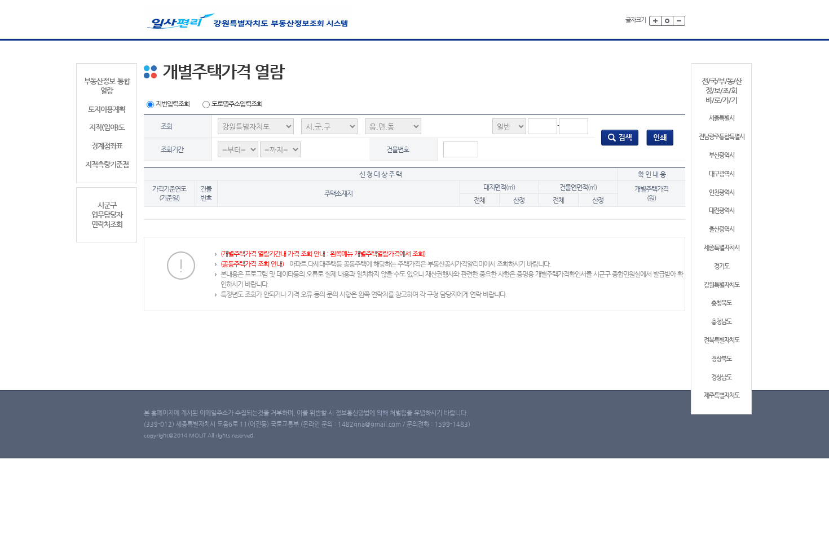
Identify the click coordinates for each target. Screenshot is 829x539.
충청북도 (721, 303)
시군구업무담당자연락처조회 (106, 214)
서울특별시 (721, 118)
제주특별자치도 (721, 395)
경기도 (721, 266)
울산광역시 (721, 229)
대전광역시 (721, 210)
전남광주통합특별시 (721, 136)
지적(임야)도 (107, 127)
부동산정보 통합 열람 (107, 86)
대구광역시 (721, 174)
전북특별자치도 (721, 340)
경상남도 (721, 377)
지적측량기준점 (107, 164)
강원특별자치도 (721, 285)
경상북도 (721, 359)
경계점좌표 (106, 146)
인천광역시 (721, 192)
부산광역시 (721, 155)
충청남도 (721, 321)
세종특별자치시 (721, 247)
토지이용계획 (106, 109)
